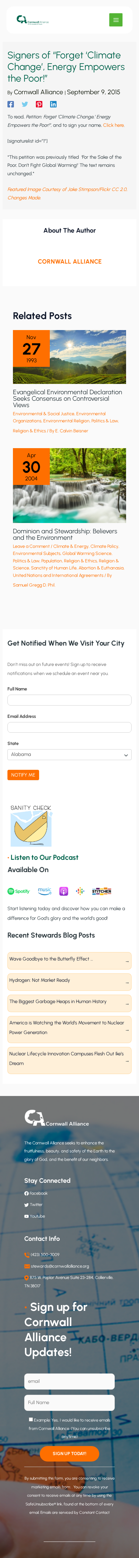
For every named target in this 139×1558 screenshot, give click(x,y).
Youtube (37, 1216)
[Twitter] (25, 104)
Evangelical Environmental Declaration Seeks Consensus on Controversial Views (67, 398)
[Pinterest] (39, 104)
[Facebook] (10, 104)
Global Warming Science (87, 553)
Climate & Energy (71, 546)
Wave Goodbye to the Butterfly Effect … (51, 959)
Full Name (17, 689)
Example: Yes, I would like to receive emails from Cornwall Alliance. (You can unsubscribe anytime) (70, 1428)
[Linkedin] (53, 104)
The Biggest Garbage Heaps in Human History (58, 1001)
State (13, 743)
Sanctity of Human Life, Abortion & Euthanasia (77, 568)
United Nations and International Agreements (58, 575)
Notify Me (23, 775)
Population (51, 561)
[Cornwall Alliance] (32, 20)
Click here (113, 125)
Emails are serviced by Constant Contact (75, 1512)
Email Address (21, 716)
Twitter (36, 1204)
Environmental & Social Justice (43, 414)
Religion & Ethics (29, 431)
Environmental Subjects (36, 553)
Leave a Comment (31, 546)
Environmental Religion (66, 421)
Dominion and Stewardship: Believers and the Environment (65, 534)
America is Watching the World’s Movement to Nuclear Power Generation (66, 1027)
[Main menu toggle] (116, 19)
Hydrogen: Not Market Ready (39, 980)
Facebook (38, 1193)
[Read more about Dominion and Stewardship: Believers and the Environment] (69, 485)
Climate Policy (104, 546)
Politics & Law (104, 421)
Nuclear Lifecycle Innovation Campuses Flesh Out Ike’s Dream (66, 1058)
